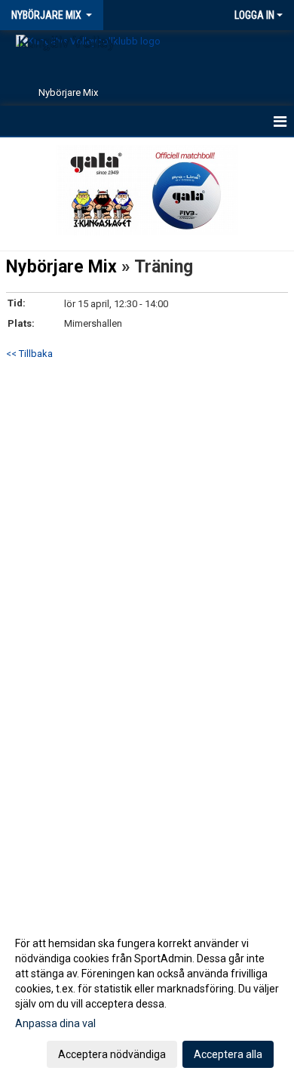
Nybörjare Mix (61, 267)
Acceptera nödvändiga (112, 1054)
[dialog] (147, 998)
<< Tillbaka (29, 353)
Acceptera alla (228, 1054)
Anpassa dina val (55, 1023)
